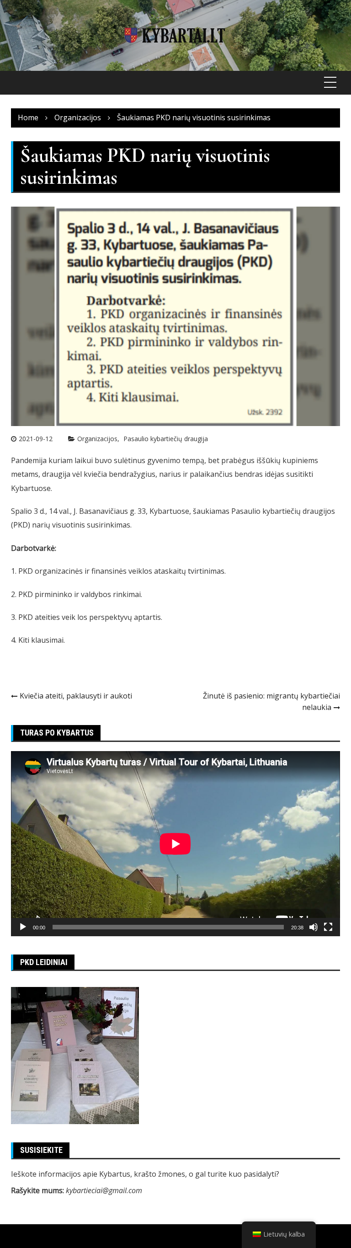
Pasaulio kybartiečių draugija (165, 438)
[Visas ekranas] (328, 927)
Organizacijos (97, 438)
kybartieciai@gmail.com (104, 1190)
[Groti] (22, 927)
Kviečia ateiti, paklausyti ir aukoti (76, 696)
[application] (175, 843)
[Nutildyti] (313, 927)
